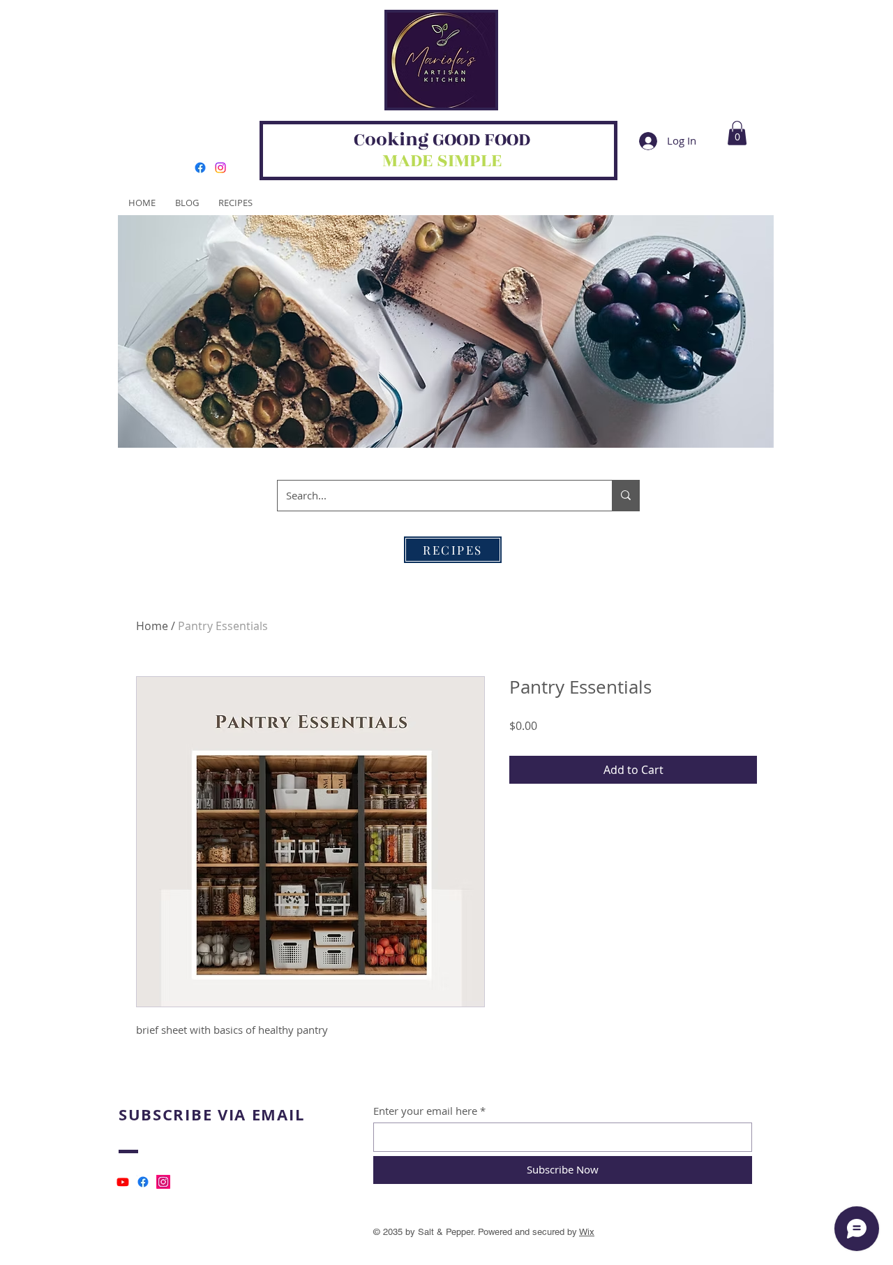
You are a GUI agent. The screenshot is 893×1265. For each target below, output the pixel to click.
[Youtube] (123, 1182)
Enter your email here (425, 1111)
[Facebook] (200, 168)
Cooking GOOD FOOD (442, 140)
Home (152, 626)
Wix (586, 1232)
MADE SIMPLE (442, 161)
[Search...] (625, 496)
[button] (737, 133)
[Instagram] (220, 168)
